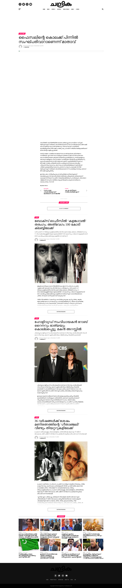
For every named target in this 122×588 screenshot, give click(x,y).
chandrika (26, 47)
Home (44, 9)
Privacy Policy (53, 579)
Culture (59, 9)
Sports (53, 9)
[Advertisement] (61, 22)
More (72, 9)
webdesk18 (42, 240)
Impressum (60, 579)
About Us (67, 579)
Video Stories (66, 9)
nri (75, 579)
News (48, 9)
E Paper (77, 9)
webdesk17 (42, 339)
